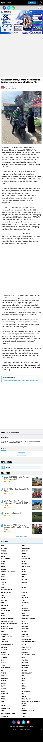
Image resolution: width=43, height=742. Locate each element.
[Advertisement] (21, 55)
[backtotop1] (41, 729)
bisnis (3, 566)
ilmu (23, 600)
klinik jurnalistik (7, 629)
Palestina (25, 660)
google (24, 587)
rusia (23, 681)
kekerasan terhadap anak (9, 623)
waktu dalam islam (28, 711)
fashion (3, 582)
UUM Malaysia (5, 708)
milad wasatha (26, 647)
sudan (3, 691)
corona (24, 572)
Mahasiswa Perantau (29, 642)
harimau (24, 592)
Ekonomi (3, 579)
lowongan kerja (27, 639)
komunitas (25, 629)
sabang (3, 683)
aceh (2, 546)
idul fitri (4, 600)
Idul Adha (25, 598)
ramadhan (4, 678)
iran (2, 613)
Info (2, 603)
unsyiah (3, 706)
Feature (24, 582)
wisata (24, 716)
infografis (25, 603)
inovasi (3, 608)
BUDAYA (3, 569)
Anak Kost (25, 551)
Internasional (6, 610)
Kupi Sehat (4, 634)
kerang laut (5, 626)
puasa (24, 675)
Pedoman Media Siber (22, 726)
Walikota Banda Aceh (8, 713)
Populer (32, 2)
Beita (23, 561)
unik (2, 701)
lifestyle (25, 634)
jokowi (3, 616)
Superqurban (26, 691)
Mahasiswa (4, 642)
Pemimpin (25, 662)
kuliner (24, 631)
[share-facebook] (4, 8)
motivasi (4, 649)
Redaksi (12, 726)
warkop (24, 713)
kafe (23, 621)
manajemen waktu (7, 644)
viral (2, 711)
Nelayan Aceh (5, 655)
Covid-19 (24, 574)
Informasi (4, 605)
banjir (24, 556)
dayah (3, 577)
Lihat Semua (21, 454)
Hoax (2, 595)
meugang (4, 647)
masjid (24, 644)
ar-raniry (4, 553)
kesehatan (25, 626)
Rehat (23, 678)
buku (23, 569)
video (23, 708)
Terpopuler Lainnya (21, 536)
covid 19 (3, 574)
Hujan (3, 598)
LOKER (3, 639)
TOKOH (3, 696)
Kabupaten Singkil (7, 621)
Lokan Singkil (26, 636)
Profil (3, 675)
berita (8, 467)
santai (3, 686)
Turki (3, 699)
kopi (2, 631)
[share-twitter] (8, 8)
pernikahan (25, 665)
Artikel (24, 553)
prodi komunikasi (27, 673)
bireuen (24, 564)
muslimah (25, 652)
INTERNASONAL (26, 610)
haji (23, 590)
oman (23, 657)
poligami (24, 670)
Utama (24, 706)
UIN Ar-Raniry (26, 699)
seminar (3, 688)
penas (3, 665)
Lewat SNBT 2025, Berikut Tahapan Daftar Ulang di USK (16, 478)
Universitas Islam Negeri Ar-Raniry (31, 702)
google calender (6, 590)
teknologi (4, 694)
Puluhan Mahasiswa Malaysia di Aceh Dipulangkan (20, 380)
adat (23, 546)
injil (23, 605)
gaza (2, 587)
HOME (23, 595)
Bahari (3, 556)
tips (23, 694)
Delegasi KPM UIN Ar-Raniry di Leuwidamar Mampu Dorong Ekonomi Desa (17, 527)
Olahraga (4, 657)
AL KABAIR (4, 548)
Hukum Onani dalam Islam (13, 513)
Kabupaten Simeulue (28, 618)
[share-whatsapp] (13, 8)
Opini (2, 660)
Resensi (3, 681)
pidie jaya (25, 668)
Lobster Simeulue (7, 636)
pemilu (3, 662)
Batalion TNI (26, 559)
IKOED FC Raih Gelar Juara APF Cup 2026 (17, 490)
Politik (3, 673)
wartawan (4, 716)
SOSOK (24, 688)
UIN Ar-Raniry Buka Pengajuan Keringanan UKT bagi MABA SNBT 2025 (16, 503)
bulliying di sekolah (8, 572)
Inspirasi (25, 608)
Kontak (31, 726)
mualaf (3, 652)
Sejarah (24, 686)
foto (2, 585)
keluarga (25, 623)
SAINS (23, 683)
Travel (24, 696)
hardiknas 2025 (6, 592)
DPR (23, 577)
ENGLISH (24, 579)
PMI (2, 670)
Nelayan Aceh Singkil (29, 655)
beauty (3, 561)
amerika (3, 551)
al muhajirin (26, 548)
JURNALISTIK (25, 616)
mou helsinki (26, 649)
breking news (26, 566)
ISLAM (23, 613)
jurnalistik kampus (7, 618)
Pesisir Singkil (6, 668)
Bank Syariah (5, 559)
